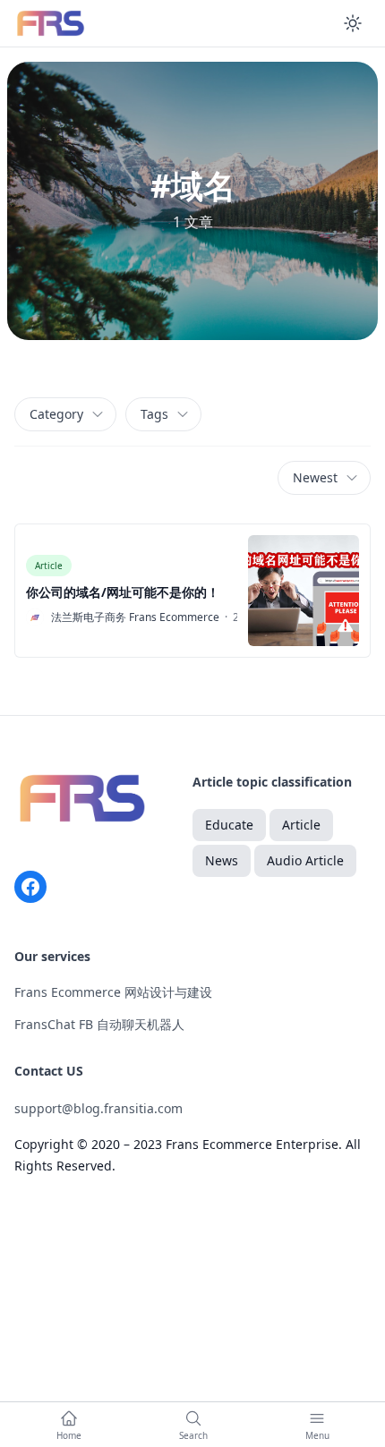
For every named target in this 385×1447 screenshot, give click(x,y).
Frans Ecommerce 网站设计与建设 (113, 991)
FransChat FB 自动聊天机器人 (99, 1024)
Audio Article (305, 860)
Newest (315, 477)
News (221, 860)
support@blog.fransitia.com (98, 1108)
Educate (229, 824)
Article (49, 565)
